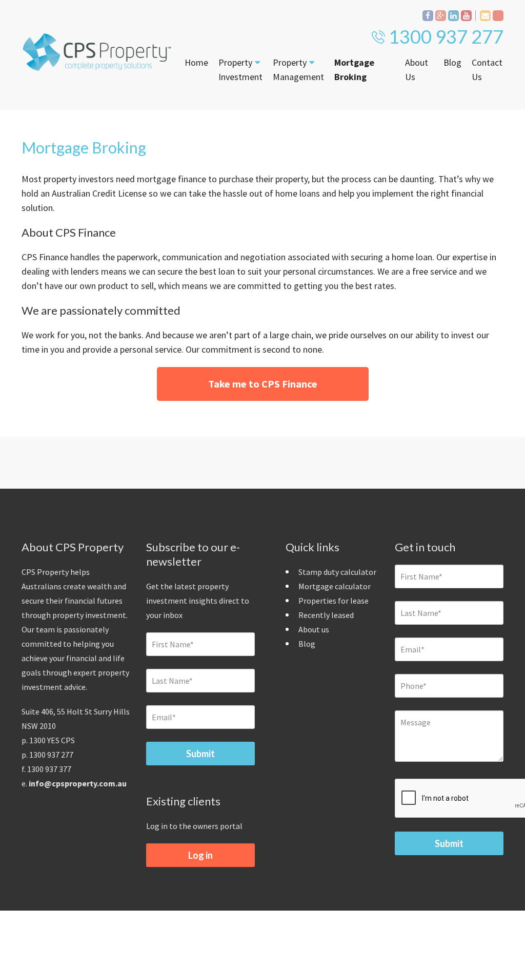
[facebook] (427, 15)
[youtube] (466, 15)
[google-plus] (440, 15)
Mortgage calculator (334, 586)
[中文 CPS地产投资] (498, 15)
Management (298, 69)
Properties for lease (333, 600)
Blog (452, 62)
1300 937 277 (446, 36)
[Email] (485, 15)
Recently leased (326, 615)
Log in (200, 855)
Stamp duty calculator (337, 572)
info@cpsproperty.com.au (78, 783)
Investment (240, 69)
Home (196, 62)
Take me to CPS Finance (262, 383)
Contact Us (487, 69)
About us (313, 629)
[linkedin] (453, 15)
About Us (416, 69)
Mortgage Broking (354, 69)
